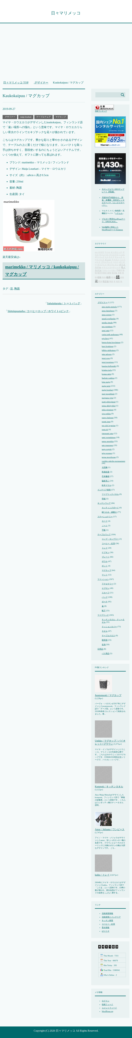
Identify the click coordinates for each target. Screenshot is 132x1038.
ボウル (104, 561)
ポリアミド (102, 265)
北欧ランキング (101, 111)
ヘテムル (119, 213)
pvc (96, 252)
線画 (122, 277)
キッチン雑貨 (107, 920)
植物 (99, 277)
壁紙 (104, 499)
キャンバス (104, 255)
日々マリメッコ (66, 13)
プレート (105, 557)
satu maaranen (107, 445)
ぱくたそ (105, 931)
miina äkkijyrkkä (108, 406)
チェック (118, 257)
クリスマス (114, 255)
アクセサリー (107, 584)
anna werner (107, 315)
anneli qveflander (109, 319)
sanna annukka (108, 441)
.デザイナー (9, 117)
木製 (120, 273)
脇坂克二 (105, 481)
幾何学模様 (102, 273)
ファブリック (103, 615)
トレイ (104, 548)
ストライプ (109, 257)
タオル (104, 631)
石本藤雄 (105, 476)
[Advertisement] (66, 54)
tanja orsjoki (107, 449)
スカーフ (105, 593)
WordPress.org (107, 1011)
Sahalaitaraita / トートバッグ (63, 303)
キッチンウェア (104, 503)
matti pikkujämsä (108, 402)
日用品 (100, 649)
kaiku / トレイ (102, 875)
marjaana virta (107, 398)
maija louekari (25, 117)
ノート (104, 526)
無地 (104, 277)
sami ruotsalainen (109, 437)
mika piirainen (107, 410)
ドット (108, 260)
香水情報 (105, 927)
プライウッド (106, 262)
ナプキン (105, 552)
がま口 (101, 252)
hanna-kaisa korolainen (111, 342)
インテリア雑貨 (104, 490)
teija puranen (107, 453)
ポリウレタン (113, 265)
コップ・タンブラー (110, 539)
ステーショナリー (105, 517)
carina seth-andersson (110, 334)
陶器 (17, 288)
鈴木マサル (106, 485)
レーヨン (112, 270)
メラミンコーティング (111, 267)
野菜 (100, 281)
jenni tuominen (108, 362)
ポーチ (104, 602)
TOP (16, 82)
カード (104, 521)
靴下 (104, 611)
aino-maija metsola (109, 307)
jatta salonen (107, 354)
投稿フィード (107, 1004)
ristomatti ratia (107, 433)
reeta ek (105, 429)
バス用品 (105, 653)
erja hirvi (105, 338)
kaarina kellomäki (109, 366)
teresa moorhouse (109, 457)
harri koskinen (107, 346)
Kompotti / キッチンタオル (109, 786)
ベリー (116, 262)
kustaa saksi (106, 374)
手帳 (104, 530)
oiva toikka (106, 414)
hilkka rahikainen (109, 350)
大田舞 (104, 467)
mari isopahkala (108, 394)
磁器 (108, 277)
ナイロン (115, 260)
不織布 (119, 270)
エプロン (105, 588)
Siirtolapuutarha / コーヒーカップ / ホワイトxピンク (38, 311)
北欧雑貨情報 (107, 913)
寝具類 (104, 640)
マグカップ (61, 117)
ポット (104, 566)
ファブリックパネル (110, 494)
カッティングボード (110, 508)
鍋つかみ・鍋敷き (109, 512)
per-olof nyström (108, 425)
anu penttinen (107, 327)
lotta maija (106, 382)
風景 (118, 281)
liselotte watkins (108, 378)
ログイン (105, 1001)
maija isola (106, 386)
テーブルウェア (43, 117)
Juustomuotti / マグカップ (108, 695)
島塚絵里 (105, 472)
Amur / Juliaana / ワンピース (109, 829)
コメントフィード (109, 1008)
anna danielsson (108, 311)
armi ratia (105, 330)
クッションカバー (109, 627)
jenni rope (106, 358)
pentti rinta (106, 422)
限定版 (106, 281)
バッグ (104, 597)
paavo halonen (107, 418)
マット (104, 575)
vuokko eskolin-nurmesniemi (113, 461)
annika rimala (107, 323)
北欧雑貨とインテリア (111, 917)
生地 (104, 644)
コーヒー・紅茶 (108, 543)
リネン (105, 270)
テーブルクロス (108, 636)
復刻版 (114, 273)
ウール (107, 252)
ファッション (103, 579)
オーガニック (116, 252)
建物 (109, 273)
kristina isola (107, 370)
